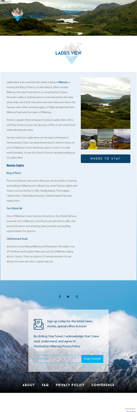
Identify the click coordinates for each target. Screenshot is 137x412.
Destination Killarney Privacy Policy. (57, 346)
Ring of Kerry (14, 173)
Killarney (63, 82)
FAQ (45, 385)
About (28, 385)
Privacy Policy (70, 385)
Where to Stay (105, 158)
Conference (103, 385)
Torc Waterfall (14, 208)
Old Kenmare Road (17, 239)
